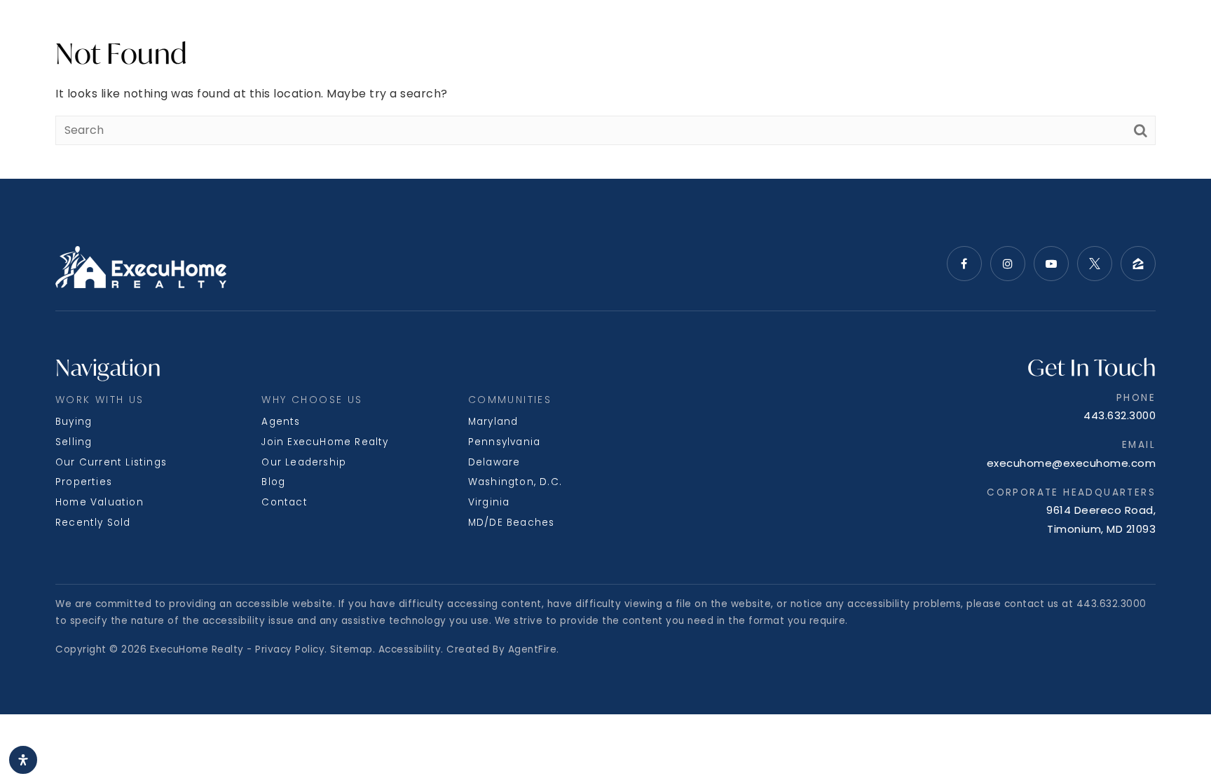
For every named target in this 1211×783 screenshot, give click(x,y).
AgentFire (532, 649)
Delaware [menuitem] (494, 462)
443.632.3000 (1119, 415)
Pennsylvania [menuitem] (504, 442)
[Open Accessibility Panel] (23, 760)
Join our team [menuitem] (1035, 32)
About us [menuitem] (340, 32)
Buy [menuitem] (114, 32)
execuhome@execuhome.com (1071, 463)
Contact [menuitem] (284, 502)
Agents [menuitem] (280, 421)
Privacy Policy (289, 649)
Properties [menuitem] (83, 482)
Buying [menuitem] (73, 421)
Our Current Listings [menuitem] (111, 462)
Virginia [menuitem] (489, 502)
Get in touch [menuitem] (1139, 32)
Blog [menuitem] (273, 482)
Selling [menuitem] (73, 442)
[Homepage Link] (606, 33)
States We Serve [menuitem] (234, 32)
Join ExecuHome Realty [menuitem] (324, 442)
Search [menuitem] (54, 32)
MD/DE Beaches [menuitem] (511, 522)
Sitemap (351, 649)
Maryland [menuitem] (493, 421)
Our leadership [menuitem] (303, 462)
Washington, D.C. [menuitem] (515, 482)
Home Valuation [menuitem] (99, 502)
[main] (605, 89)
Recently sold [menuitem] (93, 522)
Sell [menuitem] (153, 32)
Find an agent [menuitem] (929, 32)
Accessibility (410, 649)
